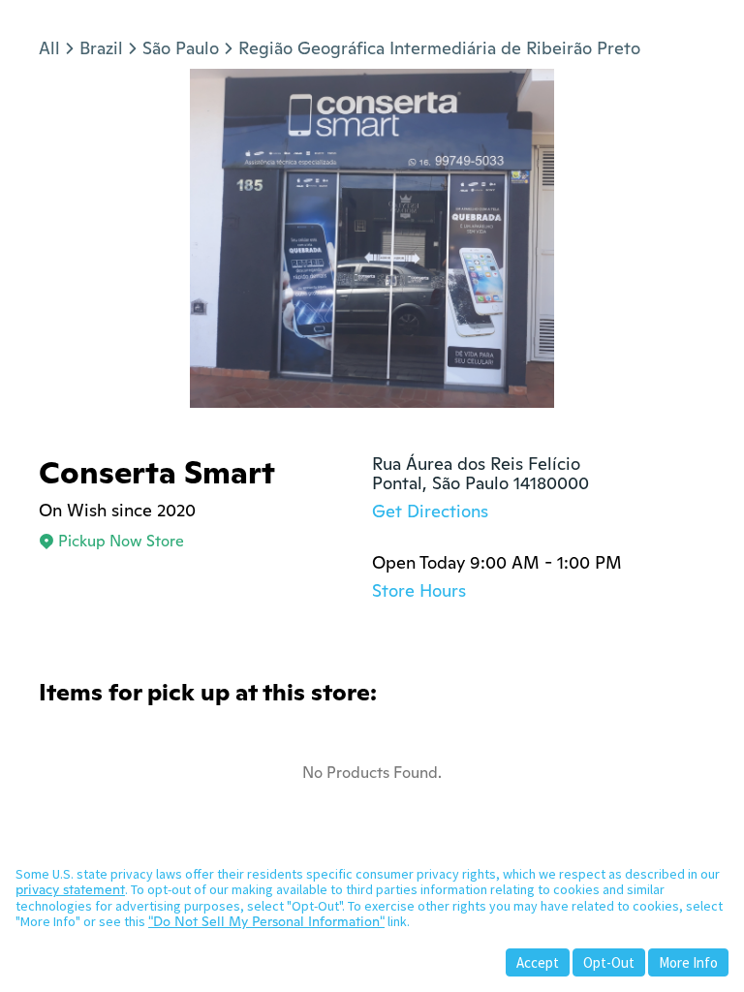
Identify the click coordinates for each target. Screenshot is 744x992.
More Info (688, 962)
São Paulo (180, 48)
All (49, 48)
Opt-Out (609, 962)
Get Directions (430, 511)
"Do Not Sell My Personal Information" (266, 921)
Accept (537, 962)
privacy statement (70, 889)
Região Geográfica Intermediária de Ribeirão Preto (439, 48)
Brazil (101, 48)
